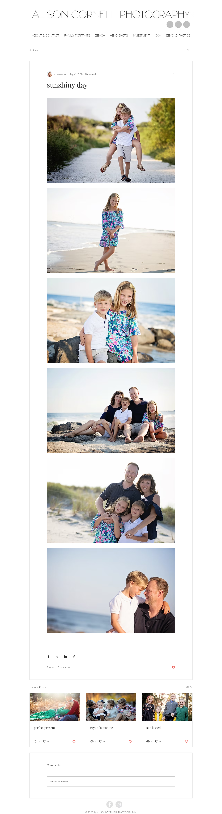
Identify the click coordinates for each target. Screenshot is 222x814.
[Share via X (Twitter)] (57, 656)
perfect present (44, 728)
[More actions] (173, 74)
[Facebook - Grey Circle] (109, 804)
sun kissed (153, 728)
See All (189, 686)
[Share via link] (74, 656)
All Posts (33, 50)
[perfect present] (55, 707)
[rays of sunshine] (111, 707)
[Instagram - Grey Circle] (119, 804)
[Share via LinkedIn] (65, 656)
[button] (188, 50)
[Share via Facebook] (48, 656)
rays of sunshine (101, 728)
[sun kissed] (167, 707)
